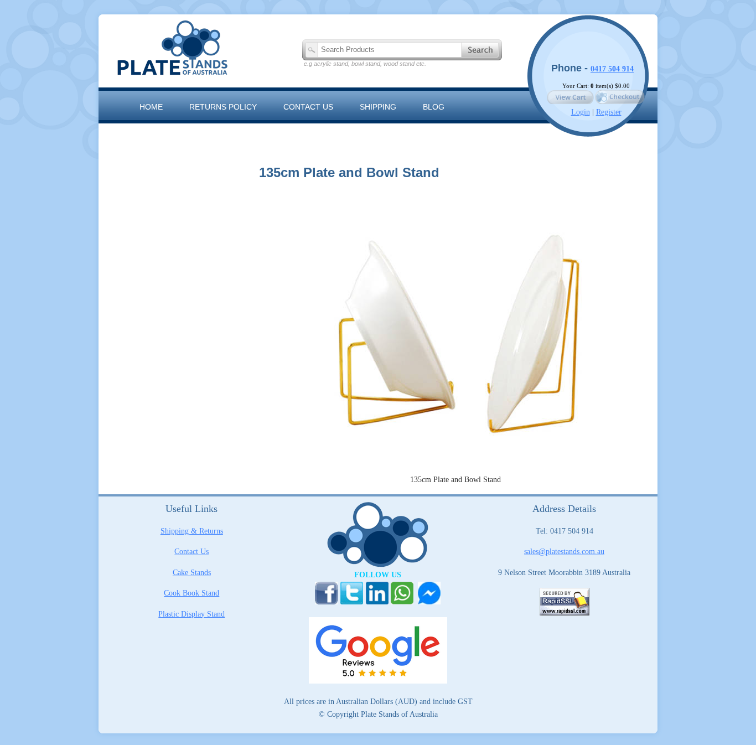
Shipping (378, 106)
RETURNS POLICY (223, 106)
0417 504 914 (612, 69)
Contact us (308, 106)
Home (151, 106)
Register (609, 112)
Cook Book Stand (191, 593)
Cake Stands (192, 572)
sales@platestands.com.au (564, 551)
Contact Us (191, 551)
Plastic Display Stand (191, 614)
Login (580, 112)
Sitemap (156, 131)
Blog (433, 106)
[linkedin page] (377, 600)
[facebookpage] (326, 600)
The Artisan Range (239, 131)
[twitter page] (351, 600)
